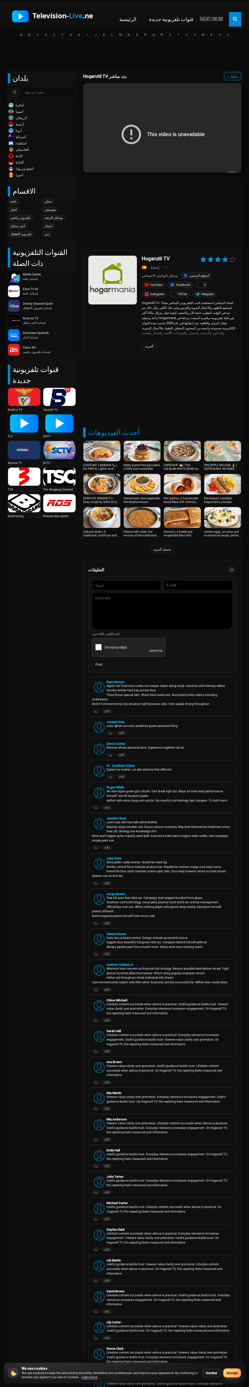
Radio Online (211, 18)
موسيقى (50, 209)
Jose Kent (114, 858)
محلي (48, 201)
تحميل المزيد (162, 549)
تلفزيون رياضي (20, 218)
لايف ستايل (17, 226)
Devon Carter (116, 743)
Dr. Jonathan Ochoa (121, 765)
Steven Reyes (116, 934)
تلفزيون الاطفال (21, 234)
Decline (211, 1373)
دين (46, 234)
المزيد (149, 346)
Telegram (207, 294)
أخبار (13, 209)
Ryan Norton (115, 682)
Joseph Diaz (116, 722)
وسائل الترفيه (53, 218)
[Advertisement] (124, 58)
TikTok (182, 294)
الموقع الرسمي (199, 275)
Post (99, 664)
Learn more (89, 1377)
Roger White (115, 787)
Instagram (157, 294)
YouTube (156, 285)
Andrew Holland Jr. (120, 964)
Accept (232, 1373)
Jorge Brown (116, 894)
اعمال (48, 226)
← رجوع (232, 76)
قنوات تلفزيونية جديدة (171, 18)
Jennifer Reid (116, 818)
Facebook (183, 285)
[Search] (14, 92)
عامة (13, 201)
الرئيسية (127, 18)
